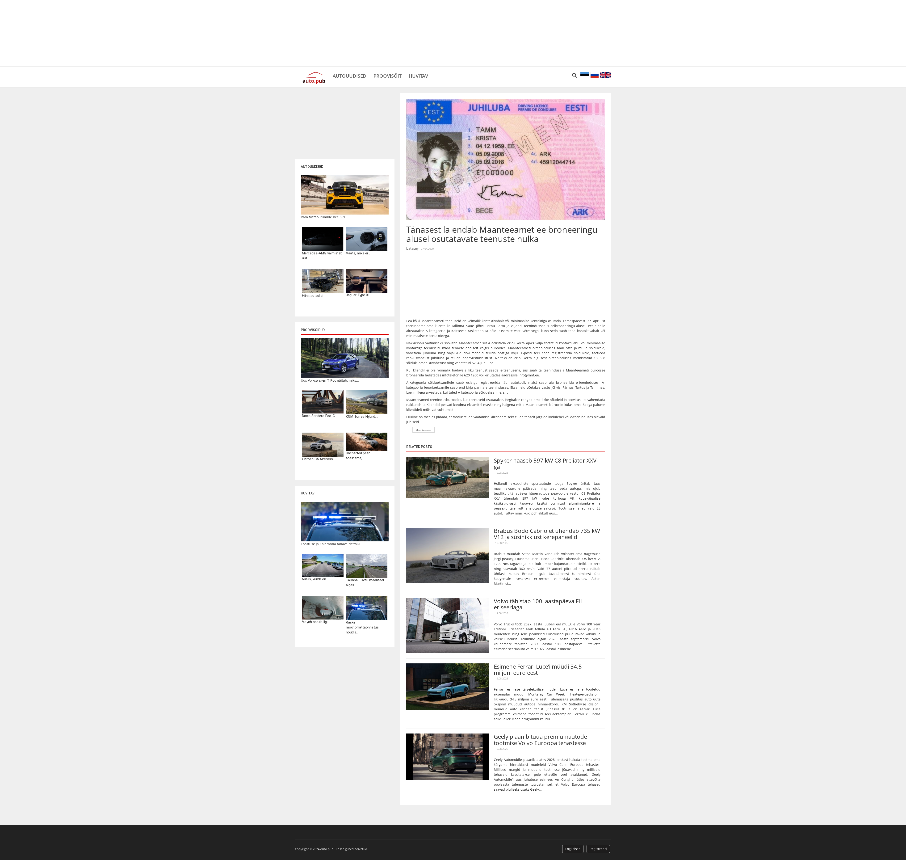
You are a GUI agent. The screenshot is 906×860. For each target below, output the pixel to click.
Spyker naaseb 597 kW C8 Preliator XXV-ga (546, 463)
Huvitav (418, 75)
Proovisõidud (313, 330)
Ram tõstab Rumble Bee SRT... (324, 217)
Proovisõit (387, 75)
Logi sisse (572, 849)
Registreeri (598, 849)
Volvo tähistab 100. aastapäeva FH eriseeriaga (538, 604)
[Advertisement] (453, 33)
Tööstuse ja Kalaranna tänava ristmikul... (333, 544)
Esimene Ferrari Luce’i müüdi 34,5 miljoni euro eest (538, 669)
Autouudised (349, 75)
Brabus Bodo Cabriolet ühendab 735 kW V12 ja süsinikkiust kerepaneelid (547, 534)
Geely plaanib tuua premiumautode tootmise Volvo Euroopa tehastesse (540, 739)
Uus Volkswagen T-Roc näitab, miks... (330, 380)
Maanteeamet (424, 430)
